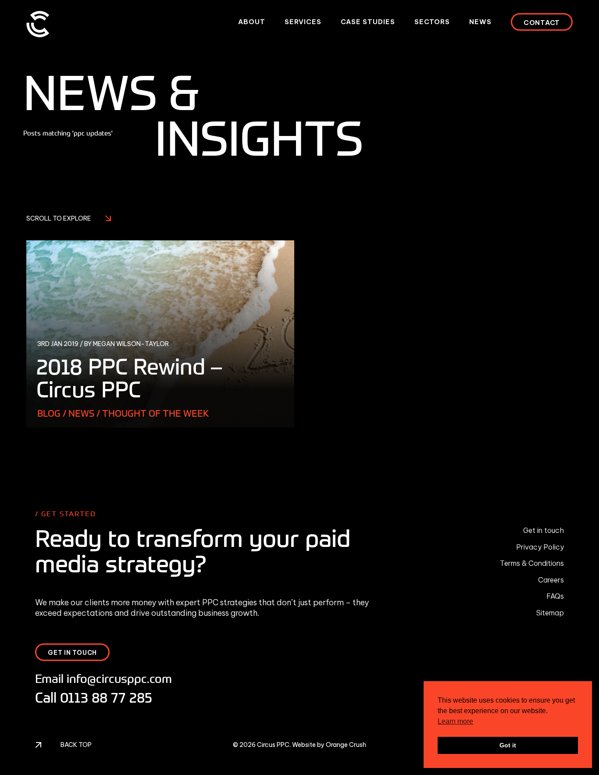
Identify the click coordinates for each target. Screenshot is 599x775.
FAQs (555, 596)
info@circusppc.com (119, 678)
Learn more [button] (455, 721)
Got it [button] (507, 745)
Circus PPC (273, 745)
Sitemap (550, 612)
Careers (551, 579)
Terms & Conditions (532, 563)
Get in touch (543, 530)
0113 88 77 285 (106, 697)
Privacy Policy (540, 547)
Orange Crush (346, 745)
